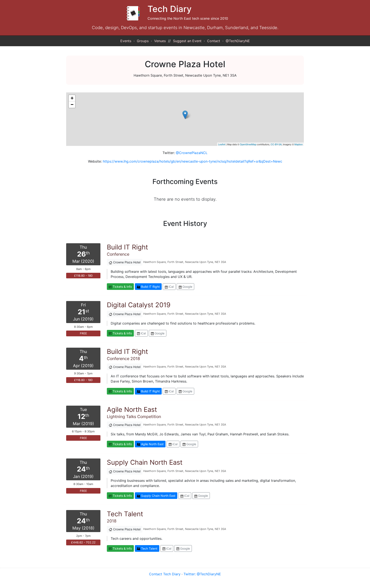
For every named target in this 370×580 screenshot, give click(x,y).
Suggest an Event (187, 41)
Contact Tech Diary (165, 574)
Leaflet (221, 144)
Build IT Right (150, 286)
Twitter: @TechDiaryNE (202, 574)
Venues (160, 41)
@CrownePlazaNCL (191, 153)
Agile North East (152, 444)
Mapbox (298, 144)
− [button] (72, 104)
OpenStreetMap (248, 144)
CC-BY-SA (276, 144)
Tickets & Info (122, 286)
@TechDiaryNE (238, 41)
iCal (171, 286)
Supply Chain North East (157, 495)
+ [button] (72, 98)
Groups (143, 41)
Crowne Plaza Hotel (126, 262)
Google (187, 286)
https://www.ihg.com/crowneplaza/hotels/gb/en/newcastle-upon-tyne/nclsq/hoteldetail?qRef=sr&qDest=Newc (192, 161)
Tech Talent (148, 548)
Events (125, 41)
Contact (213, 41)
